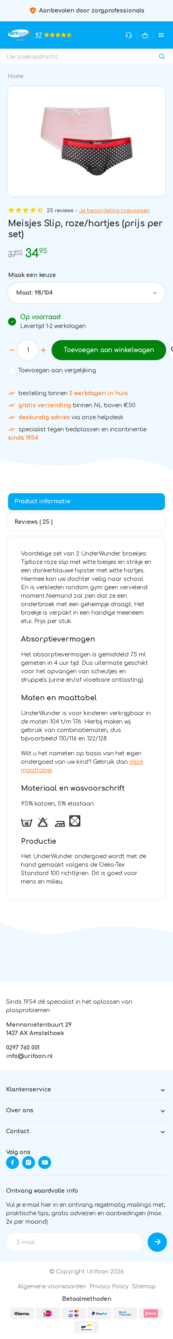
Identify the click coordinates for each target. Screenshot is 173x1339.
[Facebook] (12, 1162)
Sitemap (144, 1287)
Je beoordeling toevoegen (114, 210)
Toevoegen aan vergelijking (57, 370)
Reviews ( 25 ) (33, 522)
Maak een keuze (32, 275)
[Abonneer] (157, 1242)
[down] (12, 350)
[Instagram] (28, 1162)
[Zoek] (162, 57)
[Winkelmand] (145, 35)
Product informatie (42, 501)
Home (15, 76)
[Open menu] (161, 35)
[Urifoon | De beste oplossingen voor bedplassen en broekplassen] (19, 35)
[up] (43, 350)
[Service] (129, 35)
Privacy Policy (109, 1287)
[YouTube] (44, 1162)
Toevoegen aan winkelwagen (109, 350)
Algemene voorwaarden (52, 1287)
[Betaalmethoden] (22, 1313)
